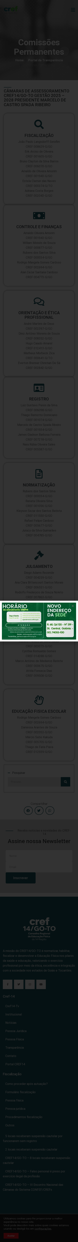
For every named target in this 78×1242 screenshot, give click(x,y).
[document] (39, 621)
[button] (72, 605)
